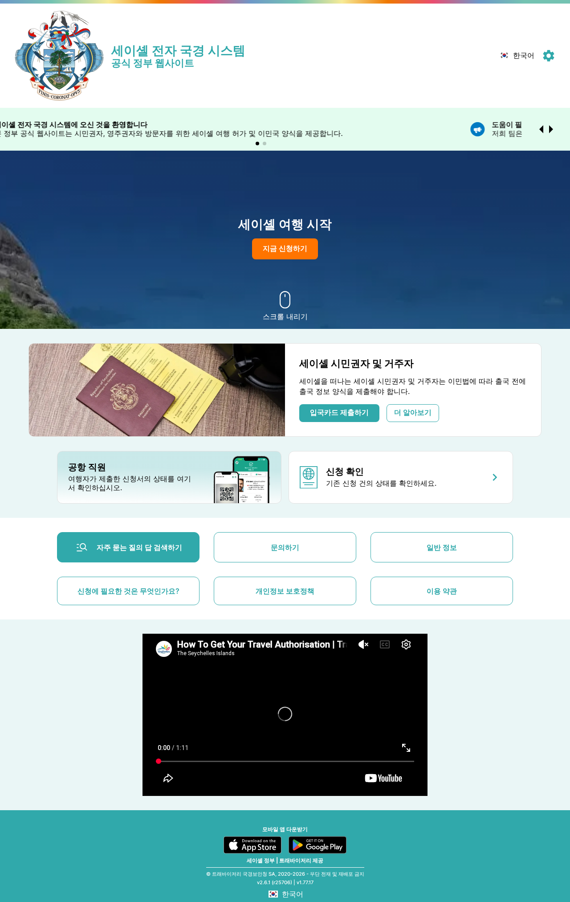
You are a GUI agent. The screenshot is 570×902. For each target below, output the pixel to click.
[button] (516, 56)
